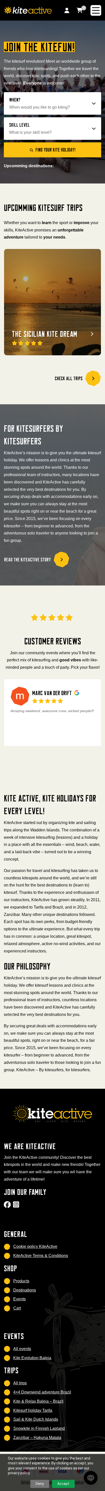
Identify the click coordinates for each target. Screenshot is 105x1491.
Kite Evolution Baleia (32, 1358)
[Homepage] (28, 10)
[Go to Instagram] (16, 1206)
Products (21, 1281)
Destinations (24, 1290)
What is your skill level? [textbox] (30, 132)
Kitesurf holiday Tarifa (32, 1410)
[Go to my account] (67, 10)
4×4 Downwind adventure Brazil (42, 1392)
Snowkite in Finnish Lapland (39, 1428)
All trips (20, 1383)
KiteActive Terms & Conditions (40, 1255)
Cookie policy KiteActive (35, 1246)
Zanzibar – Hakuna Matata (37, 1437)
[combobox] (52, 107)
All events (22, 1349)
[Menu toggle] (95, 10)
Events (19, 1299)
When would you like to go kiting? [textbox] (39, 107)
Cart (17, 1308)
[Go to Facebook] (8, 1206)
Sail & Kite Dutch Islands (35, 1419)
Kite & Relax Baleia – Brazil (38, 1401)
